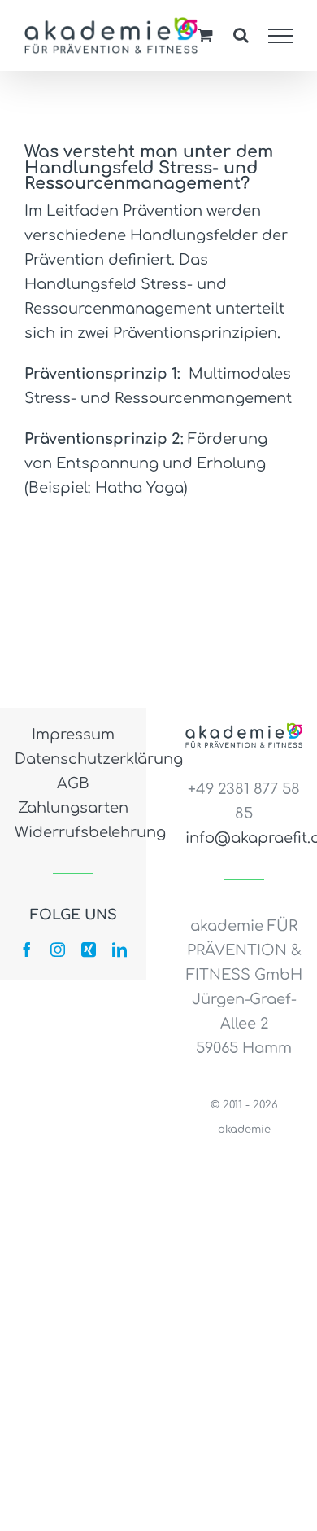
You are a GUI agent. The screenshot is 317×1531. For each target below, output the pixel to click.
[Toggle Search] (241, 35)
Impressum (73, 734)
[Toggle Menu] (280, 36)
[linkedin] (119, 949)
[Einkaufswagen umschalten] (205, 34)
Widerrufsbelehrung (73, 832)
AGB (73, 783)
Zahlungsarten (73, 808)
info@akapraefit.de (243, 838)
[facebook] (27, 949)
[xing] (88, 949)
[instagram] (57, 949)
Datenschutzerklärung (73, 759)
